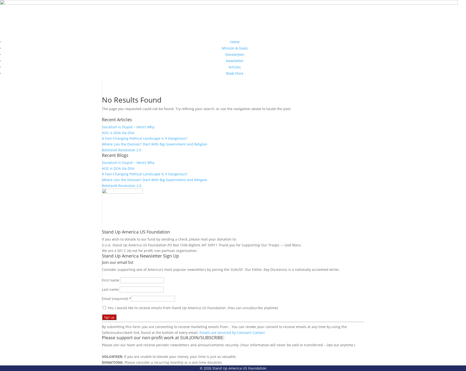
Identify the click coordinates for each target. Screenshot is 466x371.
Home (235, 42)
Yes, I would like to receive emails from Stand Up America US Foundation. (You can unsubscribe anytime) (192, 308)
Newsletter (235, 60)
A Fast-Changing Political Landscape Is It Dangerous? (144, 138)
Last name (111, 289)
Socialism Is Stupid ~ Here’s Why (128, 127)
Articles (235, 67)
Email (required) (116, 298)
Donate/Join (234, 54)
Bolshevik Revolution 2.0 (121, 150)
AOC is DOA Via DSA (118, 132)
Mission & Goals (235, 48)
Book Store (234, 73)
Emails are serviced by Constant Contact (232, 332)
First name (111, 280)
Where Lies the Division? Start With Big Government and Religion (154, 144)
